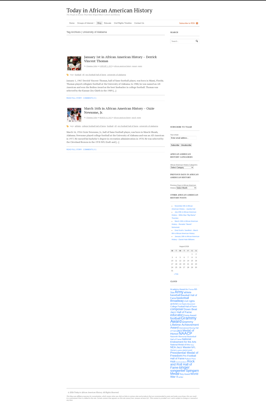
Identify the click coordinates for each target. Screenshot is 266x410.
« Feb (176, 274)
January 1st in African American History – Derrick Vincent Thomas (120, 59)
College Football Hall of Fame (94, 126)
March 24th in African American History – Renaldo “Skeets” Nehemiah (185, 224)
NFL (83, 75)
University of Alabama (116, 75)
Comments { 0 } (89, 98)
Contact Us (139, 23)
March (134, 118)
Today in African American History (109, 10)
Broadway (177, 301)
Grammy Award (183, 320)
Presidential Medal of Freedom (184, 354)
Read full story (74, 98)
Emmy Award (189, 315)
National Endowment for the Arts (183, 340)
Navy (192, 345)
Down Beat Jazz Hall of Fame (183, 311)
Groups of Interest (84, 23)
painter (180, 350)
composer (176, 309)
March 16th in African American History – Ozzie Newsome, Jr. (119, 110)
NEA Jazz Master (180, 347)
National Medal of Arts (180, 344)
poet (190, 350)
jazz (179, 330)
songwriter (177, 370)
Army (179, 292)
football (78, 75)
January (134, 66)
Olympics (173, 350)
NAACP (185, 333)
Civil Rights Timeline (123, 23)
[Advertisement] (117, 47)
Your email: (174, 135)
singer (184, 367)
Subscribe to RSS (187, 23)
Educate (107, 23)
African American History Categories (183, 165)
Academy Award (177, 289)
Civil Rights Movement (186, 304)
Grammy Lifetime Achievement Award (184, 324)
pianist (185, 350)
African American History (122, 66)
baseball (175, 295)
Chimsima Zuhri (91, 66)
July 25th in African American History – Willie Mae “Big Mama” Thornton (184, 215)
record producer (181, 362)
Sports (140, 66)
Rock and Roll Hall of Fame (182, 364)
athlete (78, 126)
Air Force (190, 289)
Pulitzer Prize (190, 359)
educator (176, 315)
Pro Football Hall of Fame (95, 75)
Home (72, 23)
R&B (172, 361)
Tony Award (185, 374)
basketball (183, 297)
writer (180, 377)
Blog (99, 23)
